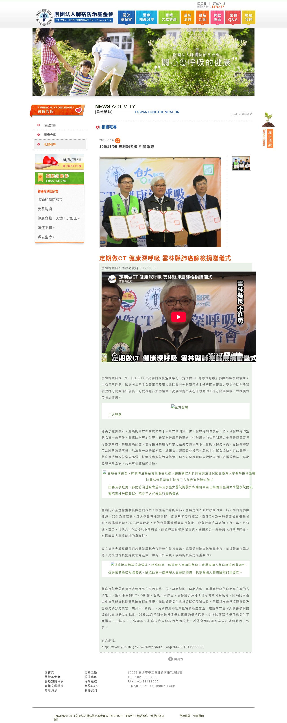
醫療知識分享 (54, 681)
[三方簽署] (179, 407)
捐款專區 (91, 677)
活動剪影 (48, 125)
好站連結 (91, 681)
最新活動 (91, 672)
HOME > (235, 114)
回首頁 (49, 672)
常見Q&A (91, 686)
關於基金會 (53, 677)
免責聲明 (198, 716)
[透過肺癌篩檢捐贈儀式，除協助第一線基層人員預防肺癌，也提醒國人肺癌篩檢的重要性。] (180, 565)
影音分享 (48, 134)
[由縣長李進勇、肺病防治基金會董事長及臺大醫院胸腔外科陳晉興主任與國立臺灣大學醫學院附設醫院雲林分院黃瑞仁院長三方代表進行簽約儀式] (180, 479)
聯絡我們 (91, 690)
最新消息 (51, 690)
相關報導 (48, 144)
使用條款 (185, 716)
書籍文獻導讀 (54, 686)
